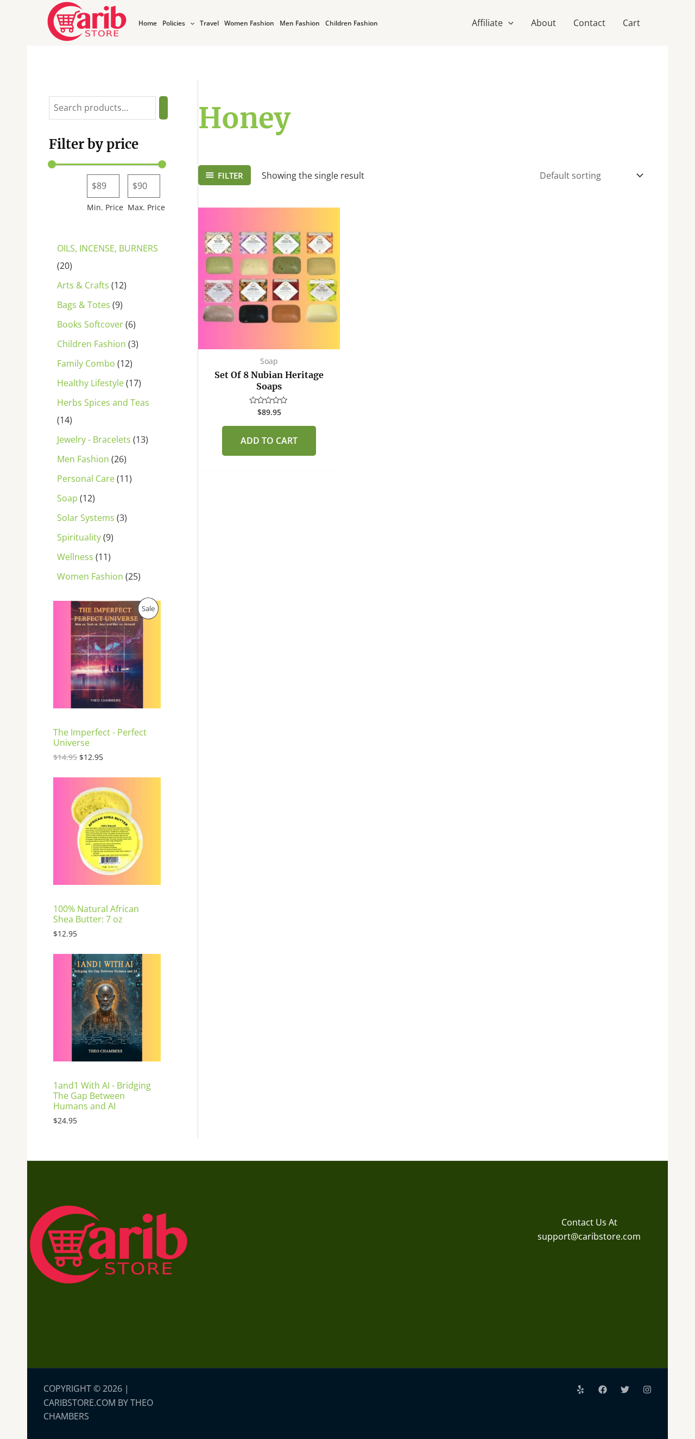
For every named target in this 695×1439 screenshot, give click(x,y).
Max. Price (146, 207)
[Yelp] (580, 1389)
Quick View (269, 338)
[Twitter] (625, 1389)
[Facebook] (602, 1389)
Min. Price (105, 207)
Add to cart (269, 441)
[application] (189, 23)
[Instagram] (647, 1389)
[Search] (163, 108)
